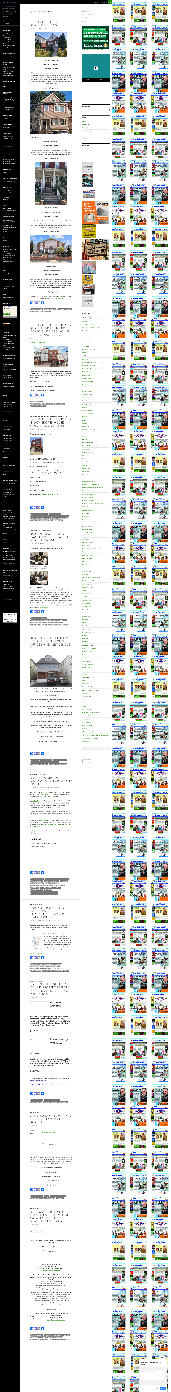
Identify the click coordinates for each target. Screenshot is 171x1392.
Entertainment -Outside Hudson (91, 433)
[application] (96, 68)
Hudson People (86, 507)
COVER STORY (86, 397)
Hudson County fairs (88, 500)
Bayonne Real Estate (50, 309)
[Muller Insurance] (87, 279)
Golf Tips (84, 465)
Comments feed (86, 128)
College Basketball (87, 391)
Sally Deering (42, 774)
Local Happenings (87, 555)
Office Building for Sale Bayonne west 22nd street (44, 762)
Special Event (86, 667)
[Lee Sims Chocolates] (95, 249)
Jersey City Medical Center (9, 163)
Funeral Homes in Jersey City (9, 210)
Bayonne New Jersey (54, 966)
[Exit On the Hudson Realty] (87, 180)
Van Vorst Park (6, 47)
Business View (86, 375)
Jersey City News (87, 532)
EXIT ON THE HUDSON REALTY (40, 343)
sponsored (85, 671)
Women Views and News (89, 732)
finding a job (85, 449)
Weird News (5, 229)
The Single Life (86, 699)
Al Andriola (34, 759)
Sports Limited (86, 674)
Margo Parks (34, 887)
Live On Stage (86, 545)
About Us (96, 2)
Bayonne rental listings (64, 309)
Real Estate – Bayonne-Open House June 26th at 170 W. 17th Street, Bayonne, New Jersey (49, 1216)
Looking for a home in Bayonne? (40, 520)
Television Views (86, 696)
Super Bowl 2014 (87, 687)
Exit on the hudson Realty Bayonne (40, 518)
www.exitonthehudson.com (54, 298)
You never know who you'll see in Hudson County (95, 735)
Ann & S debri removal (37, 879)
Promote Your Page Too (87, 762)
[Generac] (95, 212)
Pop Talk (84, 626)
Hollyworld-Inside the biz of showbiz (92, 487)
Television (85, 693)
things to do (85, 703)
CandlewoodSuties (7, 190)
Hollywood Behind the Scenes (90, 484)
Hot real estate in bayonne (60, 518)
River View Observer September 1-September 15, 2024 (9, 222)
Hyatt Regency (6, 197)
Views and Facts (86, 716)
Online (84, 590)
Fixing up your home (88, 452)
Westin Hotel (6, 199)
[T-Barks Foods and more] (89, 231)
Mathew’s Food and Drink (45, 820)
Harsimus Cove (6, 37)
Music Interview (86, 571)
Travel (84, 706)
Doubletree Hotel (7, 195)
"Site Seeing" (85, 346)
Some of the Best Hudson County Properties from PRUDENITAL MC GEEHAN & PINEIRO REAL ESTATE (50, 989)
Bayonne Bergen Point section (39, 514)
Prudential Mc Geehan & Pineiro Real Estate (55, 1102)
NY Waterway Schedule (8, 107)
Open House (52, 1198)
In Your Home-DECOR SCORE (90, 523)
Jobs (83, 536)
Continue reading (44, 607)
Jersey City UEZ (6, 127)
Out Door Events (87, 606)
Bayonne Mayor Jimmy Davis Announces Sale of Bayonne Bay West (49, 537)
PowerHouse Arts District (9, 45)
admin (45, 28)
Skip (157, 1388)
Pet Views (85, 619)
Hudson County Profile (8, 103)
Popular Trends (86, 629)
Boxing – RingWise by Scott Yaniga (91, 368)
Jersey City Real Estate (52, 883)
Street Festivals (86, 680)
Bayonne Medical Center (8, 159)
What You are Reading (88, 722)
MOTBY (46, 624)
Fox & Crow (64, 881)
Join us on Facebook (87, 334)
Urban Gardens (86, 709)
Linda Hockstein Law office (57, 885)
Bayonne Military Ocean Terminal (40, 622)
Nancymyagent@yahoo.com (55, 1337)
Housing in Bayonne (36, 624)
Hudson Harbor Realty (37, 883)
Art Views (85, 356)
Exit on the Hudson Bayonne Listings (45, 23)
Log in (84, 121)
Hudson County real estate (52, 1100)
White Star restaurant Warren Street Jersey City (44, 894)
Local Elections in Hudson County (91, 548)
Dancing (84, 407)
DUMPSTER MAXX (7, 138)
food (83, 455)
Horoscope (85, 491)
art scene (84, 352)
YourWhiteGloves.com (8, 109)
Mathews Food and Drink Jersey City (50, 887)
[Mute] (104, 80)
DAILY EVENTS (86, 404)
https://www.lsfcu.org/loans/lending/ (92, 49)
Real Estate (60, 1198)
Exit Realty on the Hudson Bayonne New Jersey (57, 1335)
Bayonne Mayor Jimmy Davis (38, 618)
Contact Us (104, 2)
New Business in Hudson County (91, 577)
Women (84, 728)
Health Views (86, 468)
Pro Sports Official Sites (88, 632)
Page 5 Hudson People (88, 613)
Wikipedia (5, 231)
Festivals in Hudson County (89, 446)
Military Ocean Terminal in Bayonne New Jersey (55, 970)
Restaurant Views (87, 651)
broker (47, 1196)
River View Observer (10, 2)
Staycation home (64, 1339)
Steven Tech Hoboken (8, 75)
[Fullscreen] (107, 80)
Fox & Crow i (34, 801)
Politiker (5, 240)
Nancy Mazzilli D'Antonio (38, 1337)
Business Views (86, 378)
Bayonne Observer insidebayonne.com (92, 362)
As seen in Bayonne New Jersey (90, 327)
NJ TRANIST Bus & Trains (8, 105)
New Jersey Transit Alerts (8, 297)
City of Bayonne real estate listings (40, 311)
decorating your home (88, 413)
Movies (84, 568)
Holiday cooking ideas (88, 478)
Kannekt (5, 212)
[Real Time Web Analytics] (6, 323)
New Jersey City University (9, 71)
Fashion (84, 439)
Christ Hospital (6, 161)
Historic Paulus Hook (7, 39)
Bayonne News (34, 530)
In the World (85, 519)
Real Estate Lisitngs (35, 19)
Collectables (85, 388)
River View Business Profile (89, 654)
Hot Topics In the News (88, 497)
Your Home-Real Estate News (90, 738)
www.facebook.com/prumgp (56, 1085)
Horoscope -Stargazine (88, 494)
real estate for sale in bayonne (58, 764)
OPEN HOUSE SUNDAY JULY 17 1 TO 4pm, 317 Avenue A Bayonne (51, 1119)
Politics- (84, 622)
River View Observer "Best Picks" (91, 658)
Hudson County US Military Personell (92, 503)
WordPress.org (86, 131)
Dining (84, 420)
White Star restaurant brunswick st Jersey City (44, 891)
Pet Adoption (86, 616)
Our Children (86, 597)
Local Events (85, 552)
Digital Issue (33, 774)
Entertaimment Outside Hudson (91, 429)
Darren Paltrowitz (87, 410)
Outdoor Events (86, 609)
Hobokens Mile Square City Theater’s (47, 794)
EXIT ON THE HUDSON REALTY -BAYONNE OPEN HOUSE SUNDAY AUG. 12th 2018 (50, 422)
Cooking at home (87, 394)
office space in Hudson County (39, 764)
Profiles (84, 635)
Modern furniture (7, 150)
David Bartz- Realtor (7, 253)
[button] (96, 68)
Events (84, 436)
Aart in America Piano (8, 136)
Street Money (86, 683)
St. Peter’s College (7, 73)
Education (85, 423)
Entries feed (85, 124)
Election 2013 (86, 426)
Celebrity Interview (87, 381)
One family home (35, 1339)
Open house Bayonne (56, 520)
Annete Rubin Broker (36, 309)
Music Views (85, 574)
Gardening (85, 458)
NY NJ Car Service (7, 283)
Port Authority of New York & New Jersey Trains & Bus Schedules (9, 216)
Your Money (85, 741)
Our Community (86, 600)
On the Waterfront (87, 587)
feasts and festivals (87, 442)
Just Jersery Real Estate (8, 273)
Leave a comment (54, 787)
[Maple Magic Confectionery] (89, 267)
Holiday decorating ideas (89, 481)
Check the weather (7, 208)
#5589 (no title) (86, 318)
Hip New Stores (86, 474)
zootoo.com (5, 118)
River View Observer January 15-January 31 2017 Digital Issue (51, 781)
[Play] (85, 80)
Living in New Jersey (36, 1102)
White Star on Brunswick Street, (52, 824)
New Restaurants (87, 584)
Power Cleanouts (7, 141)
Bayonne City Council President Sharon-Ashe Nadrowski (46, 964)
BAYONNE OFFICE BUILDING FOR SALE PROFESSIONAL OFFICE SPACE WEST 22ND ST (50, 641)
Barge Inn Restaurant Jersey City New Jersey (57, 879)
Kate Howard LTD (36, 970)
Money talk (85, 564)
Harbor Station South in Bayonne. (54, 968)
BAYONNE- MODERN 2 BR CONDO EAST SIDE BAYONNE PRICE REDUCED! (47, 403)
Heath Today (85, 471)
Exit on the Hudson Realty (38, 405)
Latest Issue (85, 539)
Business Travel (86, 372)
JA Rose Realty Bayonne (60, 759)
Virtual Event (86, 719)
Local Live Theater (87, 558)
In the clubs (85, 513)
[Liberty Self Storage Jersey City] (89, 194)
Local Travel (85, 561)
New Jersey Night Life (88, 581)
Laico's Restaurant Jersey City (39, 885)
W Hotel (5, 172)
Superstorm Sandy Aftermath (90, 690)
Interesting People (87, 529)
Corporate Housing (7, 97)
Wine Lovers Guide (87, 725)
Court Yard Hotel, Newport (9, 193)
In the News (85, 516)
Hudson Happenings (89, 324)
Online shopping (86, 593)
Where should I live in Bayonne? (58, 624)
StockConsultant (7, 306)
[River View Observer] (83, 761)
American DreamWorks (88, 349)
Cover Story (85, 401)
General (32, 322)
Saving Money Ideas (87, 664)
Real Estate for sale (49, 416)
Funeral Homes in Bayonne (9, 56)
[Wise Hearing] (88, 289)
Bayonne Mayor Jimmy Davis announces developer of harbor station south (47, 912)
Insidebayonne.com (87, 526)
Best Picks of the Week (36, 416)
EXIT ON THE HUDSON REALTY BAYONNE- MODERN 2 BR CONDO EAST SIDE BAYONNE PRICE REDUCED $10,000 (50, 329)
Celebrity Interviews (88, 384)
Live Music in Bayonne (88, 542)
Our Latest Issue (86, 603)
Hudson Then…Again (88, 510)
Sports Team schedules (88, 677)
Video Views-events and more (90, 712)
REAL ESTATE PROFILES (36, 904)
